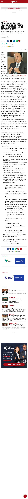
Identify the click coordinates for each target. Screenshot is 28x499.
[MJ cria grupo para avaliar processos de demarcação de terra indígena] (5, 299)
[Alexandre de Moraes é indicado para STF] (5, 291)
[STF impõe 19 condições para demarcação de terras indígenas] (5, 324)
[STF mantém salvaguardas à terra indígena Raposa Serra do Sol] (5, 316)
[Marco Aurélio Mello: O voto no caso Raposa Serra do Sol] (5, 307)
